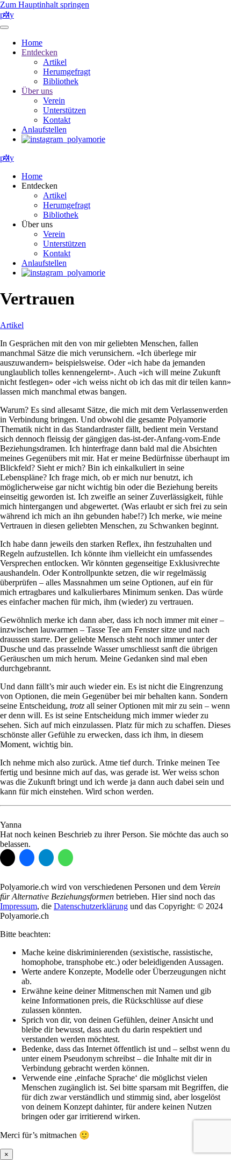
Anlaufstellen (44, 129)
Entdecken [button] (39, 185)
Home (31, 42)
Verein (54, 100)
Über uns (37, 90)
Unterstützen (64, 110)
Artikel (55, 61)
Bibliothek (60, 81)
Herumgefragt (66, 71)
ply (7, 14)
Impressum (18, 906)
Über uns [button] (37, 224)
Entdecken (39, 52)
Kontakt (56, 119)
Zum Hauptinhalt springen (44, 4)
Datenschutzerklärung (91, 906)
